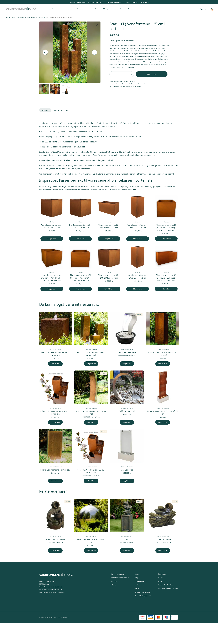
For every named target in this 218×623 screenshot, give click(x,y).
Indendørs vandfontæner (75, 9)
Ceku (127, 539)
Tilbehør (106, 9)
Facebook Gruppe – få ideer (168, 588)
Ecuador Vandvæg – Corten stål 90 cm (162, 412)
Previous (45, 52)
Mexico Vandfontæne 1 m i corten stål (91, 412)
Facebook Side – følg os (166, 585)
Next (94, 52)
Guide (160, 578)
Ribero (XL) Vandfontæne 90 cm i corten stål (55, 412)
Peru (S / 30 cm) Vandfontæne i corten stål (55, 353)
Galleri (160, 581)
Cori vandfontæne (163, 539)
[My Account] (206, 9)
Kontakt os (138, 585)
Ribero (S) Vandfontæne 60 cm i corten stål (91, 471)
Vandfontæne (137, 86)
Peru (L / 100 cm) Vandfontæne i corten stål (162, 353)
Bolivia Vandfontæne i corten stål (55, 469)
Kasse (137, 574)
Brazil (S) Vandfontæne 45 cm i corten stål (91, 353)
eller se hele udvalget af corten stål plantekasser (113, 189)
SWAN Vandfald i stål (126, 352)
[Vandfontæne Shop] (21, 8)
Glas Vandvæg (126, 469)
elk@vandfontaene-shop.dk (53, 589)
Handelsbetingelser (141, 596)
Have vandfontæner (52, 9)
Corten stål (116, 86)
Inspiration (119, 9)
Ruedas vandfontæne (55, 539)
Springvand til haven (126, 86)
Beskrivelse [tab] (45, 110)
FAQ (136, 578)
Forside (8, 17)
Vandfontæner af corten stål (35, 17)
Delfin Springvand (127, 411)
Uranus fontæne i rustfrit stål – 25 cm (91, 540)
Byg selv (94, 9)
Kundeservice (139, 581)
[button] (96, 25)
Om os (137, 588)
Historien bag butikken (143, 592)
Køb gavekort (133, 9)
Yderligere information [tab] (61, 110)
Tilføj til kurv (151, 74)
